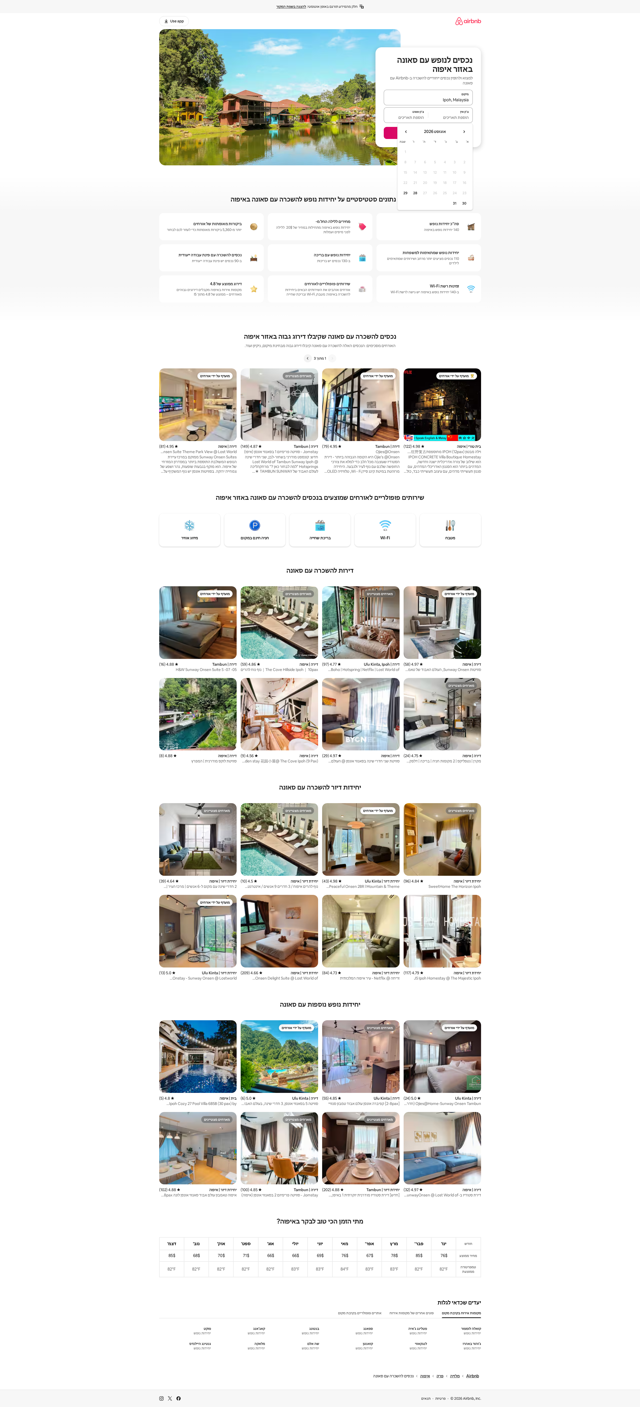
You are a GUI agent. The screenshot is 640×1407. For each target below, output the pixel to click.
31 (454, 203)
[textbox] (450, 117)
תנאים (426, 1398)
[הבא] (308, 358)
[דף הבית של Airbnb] (468, 21)
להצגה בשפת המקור (291, 6)
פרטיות (440, 1398)
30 (464, 203)
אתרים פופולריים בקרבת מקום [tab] (359, 1313)
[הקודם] (332, 358)
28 (415, 193)
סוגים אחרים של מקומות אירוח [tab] (412, 1313)
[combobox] (428, 100)
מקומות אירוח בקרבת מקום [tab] (461, 1313)
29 (405, 193)
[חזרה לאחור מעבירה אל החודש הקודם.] (463, 131)
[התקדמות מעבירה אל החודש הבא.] (406, 131)
